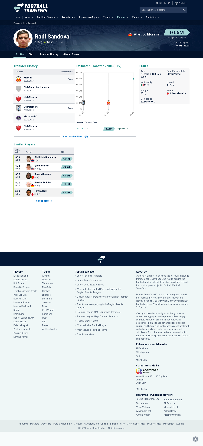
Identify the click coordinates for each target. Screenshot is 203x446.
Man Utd (46, 279)
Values (136, 17)
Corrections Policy (136, 423)
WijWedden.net (143, 411)
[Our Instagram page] (160, 3)
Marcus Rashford (22, 306)
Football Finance (46, 17)
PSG (44, 321)
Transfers (67, 17)
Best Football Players (87, 321)
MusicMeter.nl (171, 407)
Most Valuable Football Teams (92, 330)
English (182, 3)
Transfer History (49, 54)
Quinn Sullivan (41, 165)
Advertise (46, 423)
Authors (180, 423)
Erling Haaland (20, 275)
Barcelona (47, 314)
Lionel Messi (19, 321)
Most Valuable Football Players (92, 325)
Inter (44, 317)
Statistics (151, 17)
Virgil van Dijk (20, 295)
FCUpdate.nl (142, 403)
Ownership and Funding (96, 423)
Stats (32, 54)
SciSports (141, 307)
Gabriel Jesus (20, 279)
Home (17, 17)
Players (121, 17)
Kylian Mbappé (21, 325)
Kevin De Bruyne (21, 287)
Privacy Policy (154, 423)
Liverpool (46, 295)
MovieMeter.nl (143, 407)
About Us (23, 423)
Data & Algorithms (62, 423)
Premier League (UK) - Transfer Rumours (97, 316)
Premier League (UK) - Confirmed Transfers (99, 312)
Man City (46, 287)
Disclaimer (168, 423)
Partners (34, 423)
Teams (107, 17)
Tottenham (47, 283)
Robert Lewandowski (23, 317)
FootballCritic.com (173, 399)
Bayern (45, 325)
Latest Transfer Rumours (89, 280)
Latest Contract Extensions (90, 284)
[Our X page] (164, 3)
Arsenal (46, 275)
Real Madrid (48, 310)
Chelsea (46, 291)
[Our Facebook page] (156, 3)
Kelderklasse (170, 411)
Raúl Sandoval (29, 23)
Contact (78, 423)
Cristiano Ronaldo (22, 329)
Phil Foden (18, 283)
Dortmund (47, 298)
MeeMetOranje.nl (172, 415)
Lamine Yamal (20, 337)
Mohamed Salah (21, 302)
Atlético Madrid (49, 329)
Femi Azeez (40, 191)
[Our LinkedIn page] (168, 3)
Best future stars (85, 334)
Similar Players (72, 54)
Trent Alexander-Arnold (25, 291)
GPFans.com (170, 403)
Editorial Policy (117, 423)
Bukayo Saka (19, 298)
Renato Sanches (42, 174)
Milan (45, 306)
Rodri (16, 310)
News (28, 17)
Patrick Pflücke (42, 182)
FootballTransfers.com (147, 399)
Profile (20, 54)
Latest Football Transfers (89, 275)
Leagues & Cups (88, 17)
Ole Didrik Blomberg (45, 157)
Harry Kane (19, 314)
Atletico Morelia (178, 93)
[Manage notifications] (195, 439)
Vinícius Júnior (20, 333)
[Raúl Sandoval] (23, 38)
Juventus (47, 302)
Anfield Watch (143, 415)
